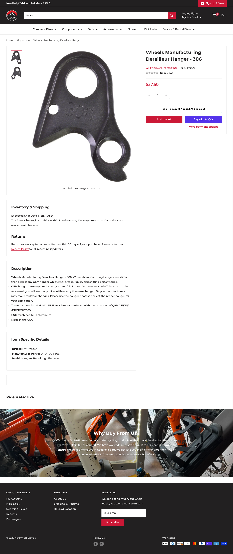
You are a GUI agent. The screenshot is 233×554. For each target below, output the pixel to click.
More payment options (203, 126)
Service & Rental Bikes (177, 29)
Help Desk (12, 503)
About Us (60, 498)
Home (9, 40)
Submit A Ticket (16, 508)
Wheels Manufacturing (161, 68)
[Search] (172, 15)
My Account (14, 498)
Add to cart (164, 119)
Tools (91, 29)
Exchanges (13, 519)
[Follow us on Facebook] (96, 544)
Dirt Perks (150, 29)
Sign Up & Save (215, 3)
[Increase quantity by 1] (166, 95)
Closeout (133, 29)
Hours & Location (65, 508)
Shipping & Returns (66, 503)
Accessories (110, 29)
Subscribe (112, 522)
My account (190, 17)
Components (70, 29)
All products (23, 40)
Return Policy (20, 248)
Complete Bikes (43, 29)
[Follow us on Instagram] (102, 544)
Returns (11, 514)
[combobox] (96, 15)
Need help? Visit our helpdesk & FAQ (28, 3)
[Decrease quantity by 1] (149, 95)
